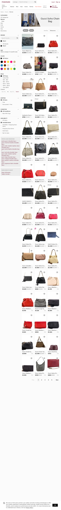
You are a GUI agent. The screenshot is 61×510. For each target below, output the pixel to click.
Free (4, 102)
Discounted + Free (7, 104)
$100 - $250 (6, 83)
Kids (21, 6)
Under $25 (5, 78)
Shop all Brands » (6, 172)
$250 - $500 (6, 85)
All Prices (5, 76)
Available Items (7, 122)
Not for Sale (6, 133)
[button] (16, 2)
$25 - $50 (5, 80)
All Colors (5, 58)
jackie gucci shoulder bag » (9, 141)
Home (26, 6)
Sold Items (5, 131)
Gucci (6, 12)
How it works (45, 6)
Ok (55, 505)
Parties (31, 6)
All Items (5, 100)
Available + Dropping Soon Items (10, 125)
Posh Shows (38, 6)
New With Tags (6, 113)
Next (57, 380)
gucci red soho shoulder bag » (10, 152)
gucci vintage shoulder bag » (9, 158)
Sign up (58, 2)
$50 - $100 (6, 81)
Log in (53, 2)
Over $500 (6, 87)
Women (12, 6)
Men (17, 6)
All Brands (5, 44)
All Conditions (6, 111)
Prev (33, 380)
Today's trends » (6, 174)
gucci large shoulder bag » (9, 157)
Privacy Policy (29, 507)
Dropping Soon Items (8, 128)
